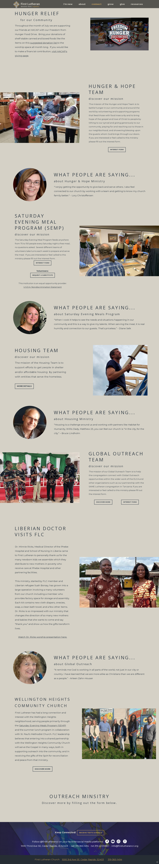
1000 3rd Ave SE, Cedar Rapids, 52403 (83, 859)
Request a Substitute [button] (42, 275)
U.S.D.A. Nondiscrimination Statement (43, 287)
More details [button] (24, 386)
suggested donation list (43, 42)
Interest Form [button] (117, 149)
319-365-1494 (115, 859)
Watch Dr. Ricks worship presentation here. (42, 637)
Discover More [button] (103, 502)
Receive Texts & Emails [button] (90, 833)
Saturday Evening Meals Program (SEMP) (42, 725)
